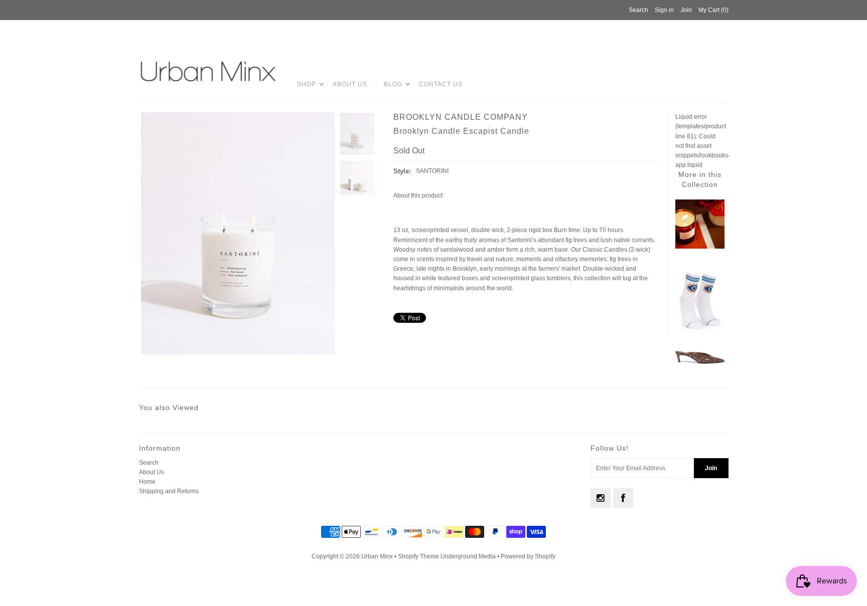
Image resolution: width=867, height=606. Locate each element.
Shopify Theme (418, 556)
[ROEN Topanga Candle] (700, 246)
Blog (393, 84)
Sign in (664, 10)
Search (149, 462)
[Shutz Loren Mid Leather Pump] (700, 362)
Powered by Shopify (528, 556)
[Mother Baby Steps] (700, 335)
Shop (306, 84)
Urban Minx (377, 556)
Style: (402, 171)
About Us (350, 84)
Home (147, 481)
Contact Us (441, 84)
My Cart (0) (713, 10)
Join (686, 10)
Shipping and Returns (169, 491)
